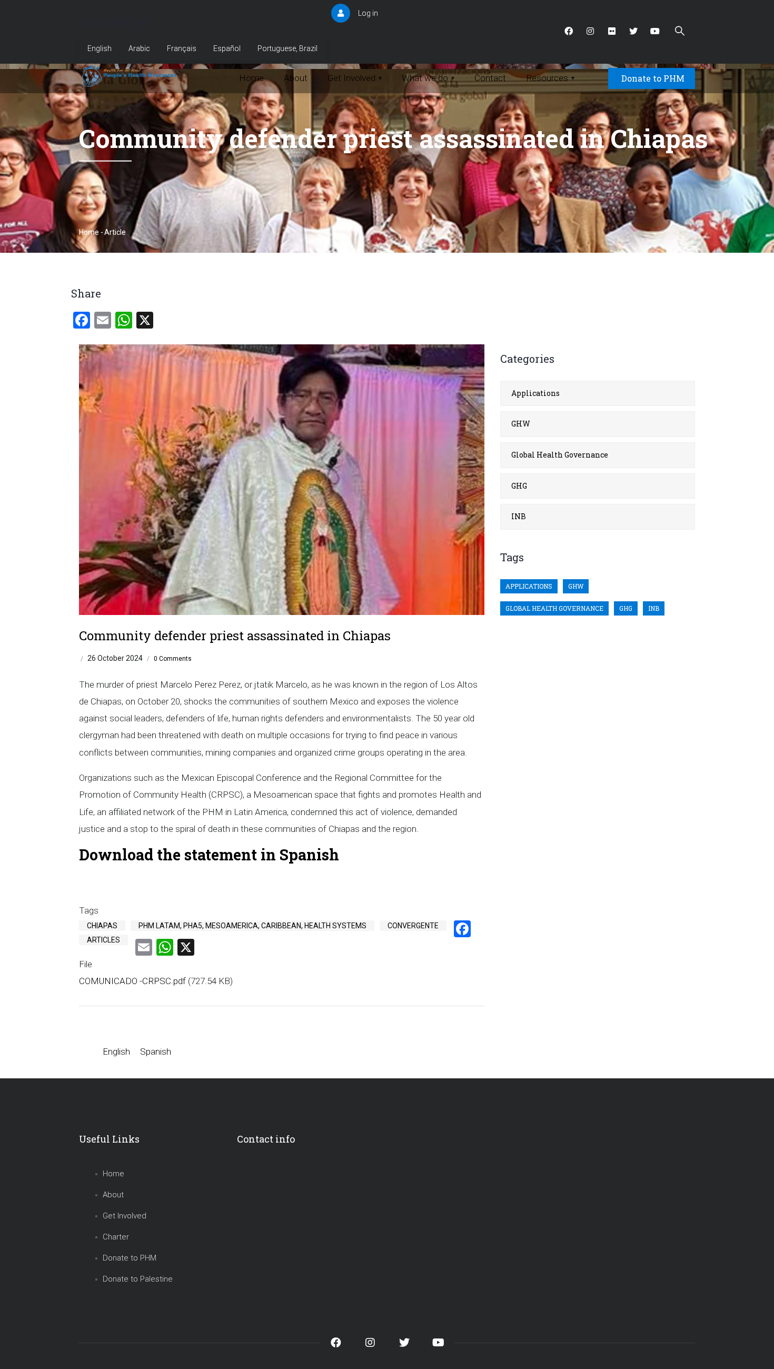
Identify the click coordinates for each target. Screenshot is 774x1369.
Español (227, 48)
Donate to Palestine (138, 1279)
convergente (413, 925)
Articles (103, 940)
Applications (535, 393)
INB (518, 516)
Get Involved (124, 1216)
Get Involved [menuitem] (355, 78)
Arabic (139, 48)
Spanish (155, 1051)
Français (181, 48)
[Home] (130, 75)
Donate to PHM (652, 78)
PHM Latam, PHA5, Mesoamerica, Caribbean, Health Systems (252, 925)
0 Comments (173, 658)
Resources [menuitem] (550, 78)
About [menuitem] (295, 78)
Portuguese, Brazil (287, 48)
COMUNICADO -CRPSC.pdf (132, 981)
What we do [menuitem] (428, 78)
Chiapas (102, 925)
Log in (368, 13)
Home (89, 232)
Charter (116, 1237)
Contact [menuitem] (490, 78)
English (99, 48)
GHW (520, 424)
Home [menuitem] (251, 78)
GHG (519, 486)
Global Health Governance (559, 455)
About (113, 1194)
